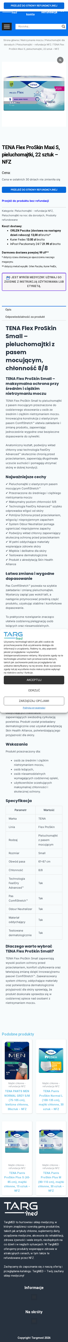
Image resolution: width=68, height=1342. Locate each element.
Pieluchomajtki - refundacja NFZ (33, 44)
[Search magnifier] (63, 26)
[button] (34, 1297)
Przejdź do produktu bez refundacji (25, 201)
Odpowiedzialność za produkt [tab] (25, 317)
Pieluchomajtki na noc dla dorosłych (23, 215)
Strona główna (11, 40)
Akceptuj (34, 680)
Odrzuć (34, 690)
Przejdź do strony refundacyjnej (34, 189)
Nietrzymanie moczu (32, 40)
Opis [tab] (8, 309)
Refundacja (49, 12)
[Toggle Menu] (7, 26)
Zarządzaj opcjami (34, 701)
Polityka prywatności (34, 707)
